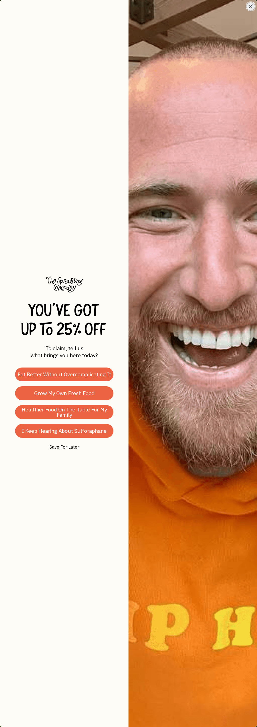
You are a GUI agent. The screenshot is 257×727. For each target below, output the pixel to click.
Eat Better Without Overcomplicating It (64, 374)
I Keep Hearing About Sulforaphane (64, 430)
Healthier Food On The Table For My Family (64, 412)
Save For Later (64, 447)
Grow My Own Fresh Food (64, 393)
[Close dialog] (250, 6)
